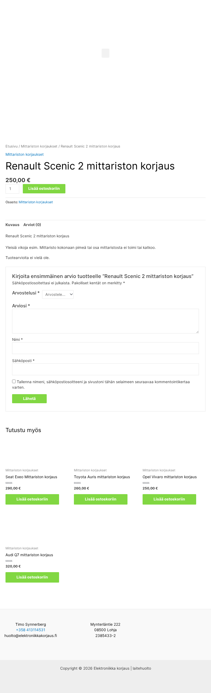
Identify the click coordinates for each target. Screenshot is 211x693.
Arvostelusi (26, 293)
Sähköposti (23, 360)
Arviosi (21, 305)
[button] (105, 53)
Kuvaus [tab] (12, 224)
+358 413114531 (30, 630)
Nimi (17, 339)
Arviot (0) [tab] (32, 224)
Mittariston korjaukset (39, 146)
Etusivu (11, 146)
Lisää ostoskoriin (44, 188)
